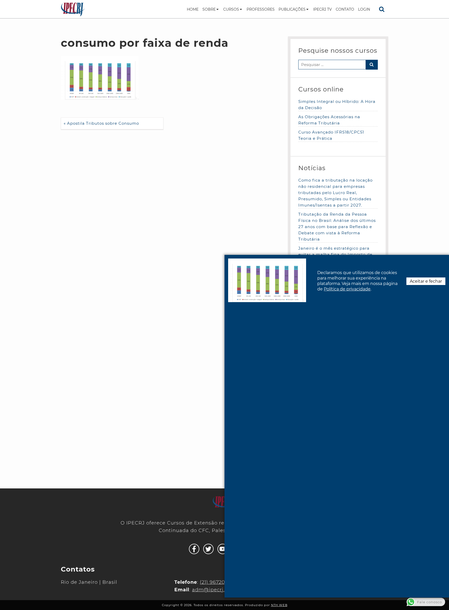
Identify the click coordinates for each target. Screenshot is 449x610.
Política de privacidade (347, 289)
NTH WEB (279, 605)
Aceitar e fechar (426, 281)
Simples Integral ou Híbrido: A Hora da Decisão (336, 104)
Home (193, 9)
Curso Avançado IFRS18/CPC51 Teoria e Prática (331, 135)
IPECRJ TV (322, 9)
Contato (345, 9)
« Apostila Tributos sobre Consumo (101, 123)
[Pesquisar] (381, 9)
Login (364, 9)
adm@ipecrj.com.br (217, 590)
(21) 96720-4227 (219, 582)
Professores (261, 9)
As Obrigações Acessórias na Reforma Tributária (329, 119)
